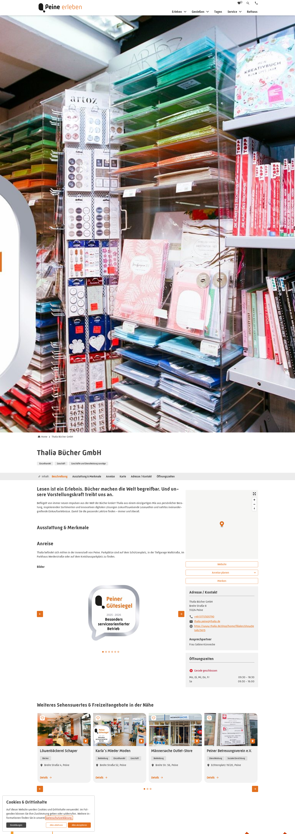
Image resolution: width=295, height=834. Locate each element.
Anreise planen (220, 572)
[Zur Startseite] (60, 7)
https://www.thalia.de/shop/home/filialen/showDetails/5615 (224, 628)
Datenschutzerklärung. (59, 817)
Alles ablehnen (56, 825)
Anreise (110, 476)
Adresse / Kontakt (141, 476)
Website (221, 564)
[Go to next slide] (181, 614)
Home (44, 436)
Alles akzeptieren (79, 825)
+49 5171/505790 (204, 616)
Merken (221, 580)
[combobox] (222, 573)
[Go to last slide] (40, 614)
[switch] (42, 718)
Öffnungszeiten (166, 476)
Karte (123, 476)
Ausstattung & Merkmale (86, 476)
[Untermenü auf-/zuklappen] (185, 12)
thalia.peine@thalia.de (207, 621)
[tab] (106, 652)
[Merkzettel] (239, 3)
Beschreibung (59, 476)
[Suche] (248, 3)
